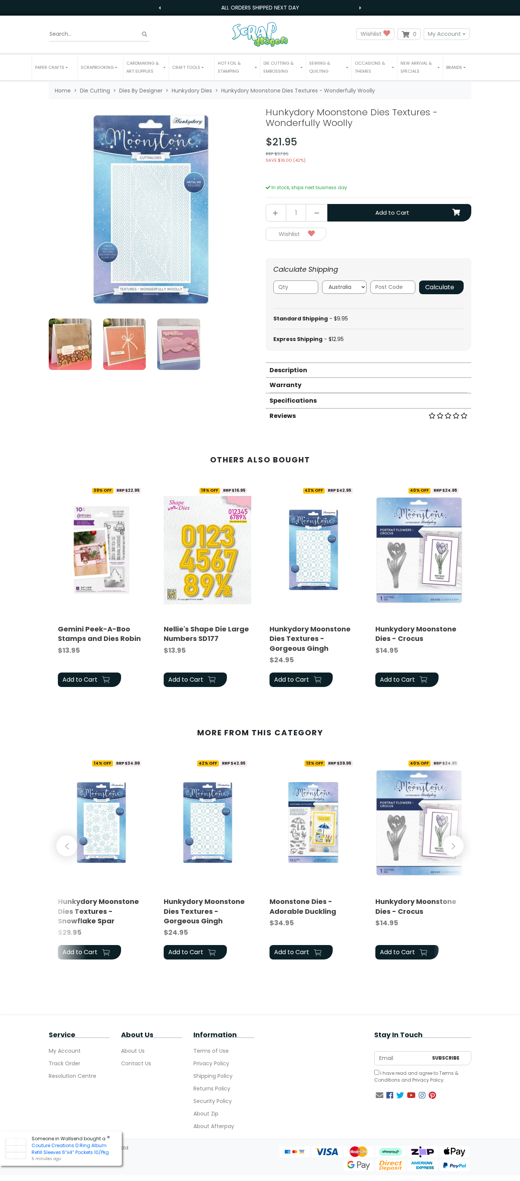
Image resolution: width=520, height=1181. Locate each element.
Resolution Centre (72, 1076)
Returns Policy (211, 1088)
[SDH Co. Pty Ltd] (260, 34)
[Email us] (379, 1095)
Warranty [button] (285, 385)
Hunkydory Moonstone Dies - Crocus (415, 633)
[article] (102, 586)
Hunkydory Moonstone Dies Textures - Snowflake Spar (98, 911)
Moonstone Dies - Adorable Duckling (303, 906)
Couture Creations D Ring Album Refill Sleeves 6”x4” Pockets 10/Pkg (70, 1148)
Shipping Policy (213, 1076)
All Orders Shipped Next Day (260, 7)
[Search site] (145, 34)
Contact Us (136, 1063)
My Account (444, 34)
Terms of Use (211, 1051)
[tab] (368, 369)
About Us (133, 1051)
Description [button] (288, 370)
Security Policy (212, 1101)
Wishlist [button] (371, 34)
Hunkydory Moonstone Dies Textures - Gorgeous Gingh (310, 638)
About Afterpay (213, 1126)
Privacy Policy (211, 1063)
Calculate (439, 287)
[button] (54, 67)
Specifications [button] (293, 400)
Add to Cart (392, 213)
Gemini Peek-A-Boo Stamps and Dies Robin (99, 633)
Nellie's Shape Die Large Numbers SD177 (206, 633)
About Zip (206, 1113)
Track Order (64, 1063)
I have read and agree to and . (416, 1076)
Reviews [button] (283, 415)
